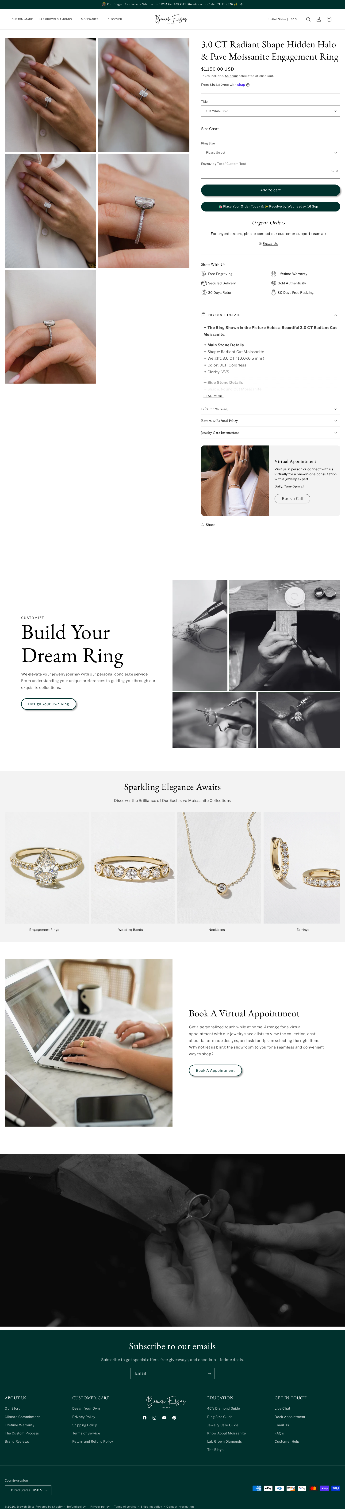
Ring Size (208, 143)
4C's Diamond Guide (223, 1408)
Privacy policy (100, 1506)
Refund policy (76, 1506)
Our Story (12, 1408)
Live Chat (282, 1408)
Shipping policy (151, 1506)
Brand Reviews (17, 1441)
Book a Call (292, 498)
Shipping (231, 76)
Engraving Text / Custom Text (223, 164)
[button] (57, 19)
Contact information (180, 1506)
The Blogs (215, 1450)
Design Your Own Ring (48, 704)
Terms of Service (86, 1433)
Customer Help (287, 1441)
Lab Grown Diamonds (224, 1441)
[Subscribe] (209, 1373)
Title (204, 101)
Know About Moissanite (226, 1433)
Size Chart (210, 129)
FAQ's (279, 1433)
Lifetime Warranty (19, 1425)
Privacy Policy (83, 1416)
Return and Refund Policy (92, 1441)
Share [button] (210, 525)
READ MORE (213, 396)
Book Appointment (290, 1416)
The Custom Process (22, 1433)
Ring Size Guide (220, 1416)
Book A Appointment (215, 1070)
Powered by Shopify (49, 1506)
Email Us (282, 1425)
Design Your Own (86, 1408)
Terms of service (125, 1506)
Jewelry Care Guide (222, 1425)
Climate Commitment (22, 1416)
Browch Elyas (25, 1506)
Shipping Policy (84, 1425)
